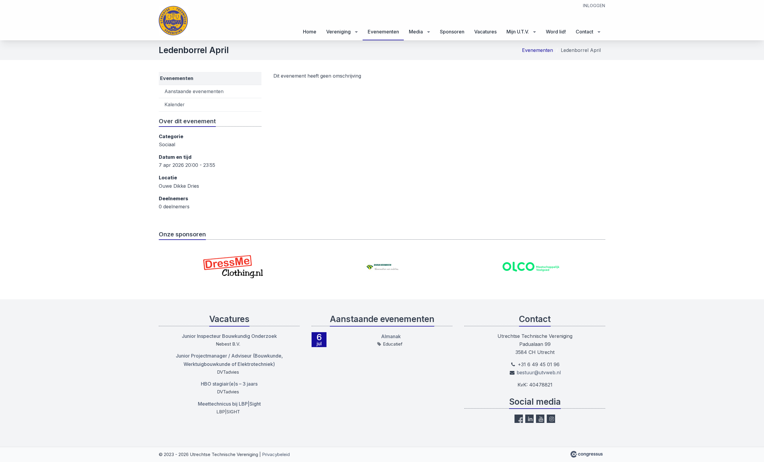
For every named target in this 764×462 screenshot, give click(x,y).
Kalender (174, 104)
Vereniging (338, 32)
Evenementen (383, 32)
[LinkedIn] (529, 419)
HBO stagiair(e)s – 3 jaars (229, 384)
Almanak (391, 336)
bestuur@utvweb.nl (539, 372)
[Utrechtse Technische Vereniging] (174, 21)
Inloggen (594, 5)
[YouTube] (540, 419)
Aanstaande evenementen (194, 91)
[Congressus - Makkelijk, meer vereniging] (586, 454)
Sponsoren (452, 32)
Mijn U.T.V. (517, 32)
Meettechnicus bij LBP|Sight (229, 404)
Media (416, 32)
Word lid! (556, 32)
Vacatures (485, 32)
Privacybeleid (276, 454)
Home (309, 32)
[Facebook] (519, 419)
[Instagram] (551, 419)
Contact (584, 32)
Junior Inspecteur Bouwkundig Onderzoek (229, 336)
